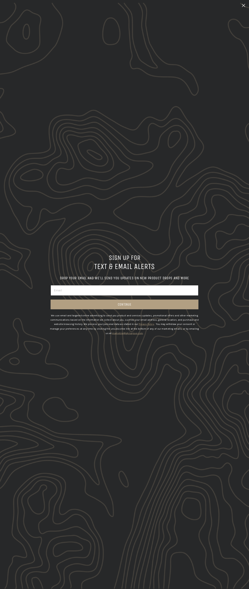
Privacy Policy (146, 324)
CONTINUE (124, 304)
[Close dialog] (243, 5)
